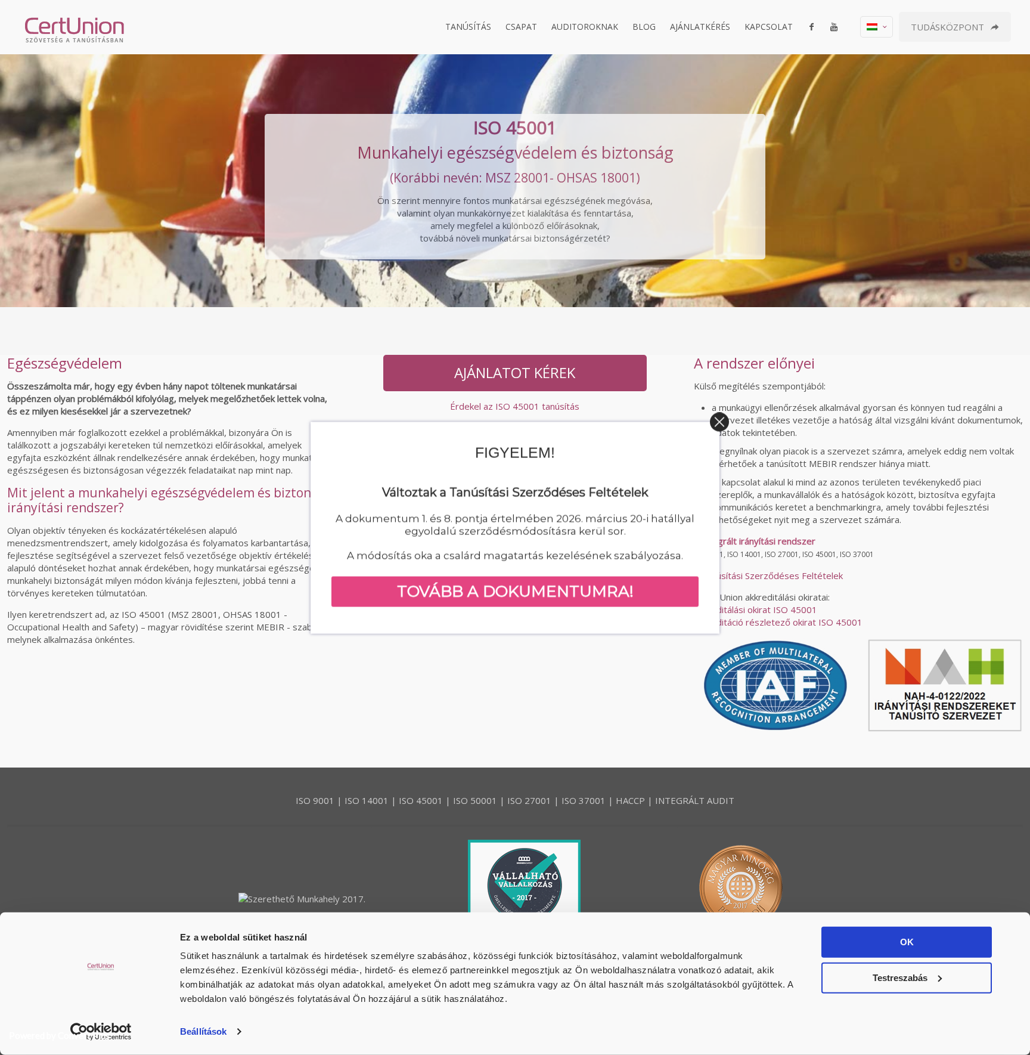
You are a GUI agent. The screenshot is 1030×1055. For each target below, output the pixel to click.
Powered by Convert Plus (59, 1035)
